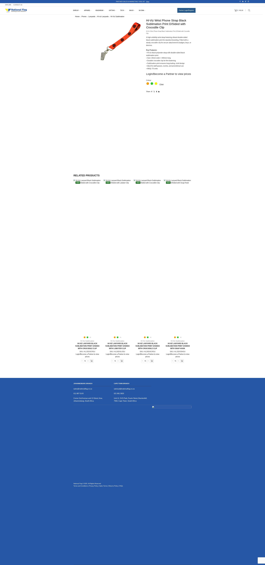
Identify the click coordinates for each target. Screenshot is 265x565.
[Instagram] (248, 1)
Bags (131, 10)
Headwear (99, 10)
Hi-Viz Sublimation (117, 16)
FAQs (121, 486)
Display (76, 10)
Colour (148, 80)
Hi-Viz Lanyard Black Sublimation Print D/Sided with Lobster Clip (117, 346)
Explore (8, 5)
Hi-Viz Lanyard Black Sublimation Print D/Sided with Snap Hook (178, 346)
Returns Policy (113, 486)
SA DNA (141, 10)
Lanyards (91, 16)
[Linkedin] (243, 1)
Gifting (112, 10)
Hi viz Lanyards (103, 16)
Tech (122, 10)
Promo (84, 16)
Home (77, 16)
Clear (162, 84)
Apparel (87, 10)
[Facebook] (240, 1)
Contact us (17, 5)
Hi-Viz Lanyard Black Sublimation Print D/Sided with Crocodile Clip (87, 346)
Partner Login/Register (186, 10)
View (147, 1)
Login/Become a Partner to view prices (168, 74)
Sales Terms (103, 486)
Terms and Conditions (80, 486)
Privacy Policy (93, 486)
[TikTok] (245, 1)
